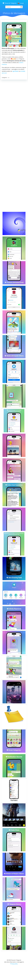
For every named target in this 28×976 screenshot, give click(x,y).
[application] (14, 34)
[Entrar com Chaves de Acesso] (14, 298)
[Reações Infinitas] (14, 618)
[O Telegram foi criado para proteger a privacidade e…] (14, 224)
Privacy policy (14, 964)
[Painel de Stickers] (14, 396)
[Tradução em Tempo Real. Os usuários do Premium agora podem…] (14, 495)
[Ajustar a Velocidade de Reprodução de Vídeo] (14, 692)
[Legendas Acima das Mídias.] (14, 446)
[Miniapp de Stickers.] (14, 372)
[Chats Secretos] (14, 939)
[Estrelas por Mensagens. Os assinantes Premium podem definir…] (14, 520)
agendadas (15, 71)
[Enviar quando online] (14, 815)
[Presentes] (14, 643)
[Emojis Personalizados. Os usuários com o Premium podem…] (14, 273)
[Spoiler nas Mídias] (14, 347)
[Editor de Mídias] (14, 569)
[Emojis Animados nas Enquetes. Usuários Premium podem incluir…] (14, 322)
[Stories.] (14, 914)
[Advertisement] (14, 145)
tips (8, 77)
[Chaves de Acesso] (14, 248)
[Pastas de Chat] (14, 791)
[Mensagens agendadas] (14, 667)
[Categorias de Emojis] (14, 741)
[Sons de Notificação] (14, 766)
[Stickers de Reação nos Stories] (14, 865)
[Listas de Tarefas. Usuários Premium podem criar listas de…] (14, 717)
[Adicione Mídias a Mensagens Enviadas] (14, 470)
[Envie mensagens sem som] (14, 889)
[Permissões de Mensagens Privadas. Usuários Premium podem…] (14, 421)
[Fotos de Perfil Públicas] (14, 840)
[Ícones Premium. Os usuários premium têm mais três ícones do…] (14, 593)
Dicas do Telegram (10, 3)
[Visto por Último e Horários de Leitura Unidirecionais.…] (14, 544)
